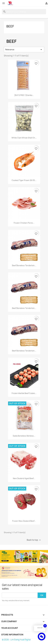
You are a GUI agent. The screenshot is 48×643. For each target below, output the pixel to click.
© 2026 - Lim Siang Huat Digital (16, 639)
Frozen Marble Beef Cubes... (24, 393)
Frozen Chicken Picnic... (24, 223)
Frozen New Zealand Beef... (24, 521)
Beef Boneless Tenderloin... (24, 265)
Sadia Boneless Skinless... (24, 436)
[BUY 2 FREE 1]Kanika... (24, 95)
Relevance (24, 49)
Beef (10, 26)
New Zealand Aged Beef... (24, 478)
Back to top (34, 540)
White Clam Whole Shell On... (24, 137)
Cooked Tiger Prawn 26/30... (24, 180)
